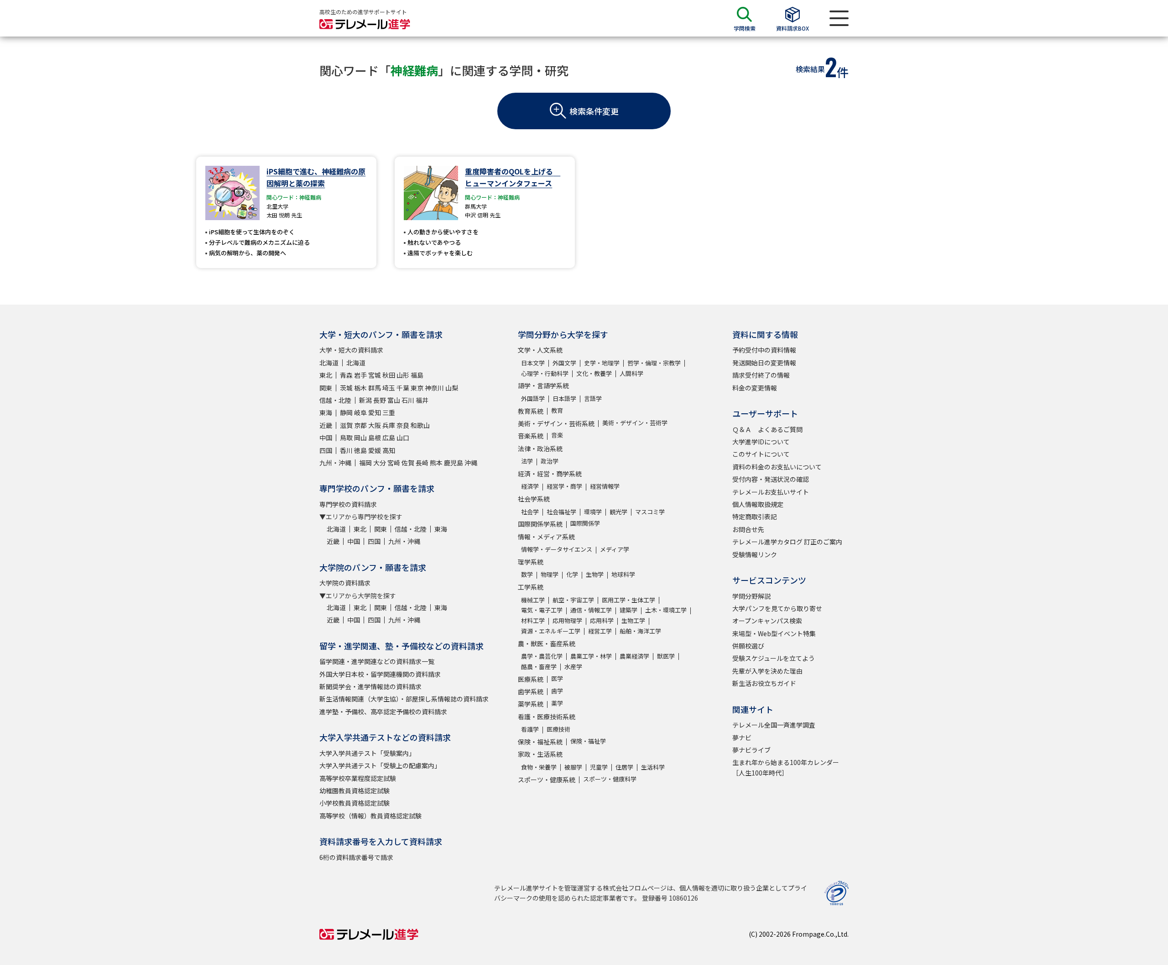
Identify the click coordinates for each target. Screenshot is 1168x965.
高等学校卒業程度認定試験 (357, 778)
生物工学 (633, 620)
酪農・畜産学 (539, 666)
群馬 (374, 387)
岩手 (360, 375)
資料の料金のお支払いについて (777, 466)
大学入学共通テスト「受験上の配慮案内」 (380, 765)
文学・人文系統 (540, 349)
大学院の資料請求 (344, 582)
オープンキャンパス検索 (767, 620)
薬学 (557, 703)
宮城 (374, 375)
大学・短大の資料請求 (351, 349)
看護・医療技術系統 (546, 716)
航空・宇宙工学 (573, 600)
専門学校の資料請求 (348, 504)
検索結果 (810, 68)
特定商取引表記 (754, 516)
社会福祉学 (561, 511)
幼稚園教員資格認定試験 (354, 790)
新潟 (365, 400)
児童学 (599, 767)
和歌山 (420, 425)
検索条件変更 (594, 111)
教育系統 (530, 411)
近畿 (325, 425)
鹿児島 (453, 462)
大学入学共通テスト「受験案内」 (367, 753)
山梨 (451, 387)
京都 (360, 425)
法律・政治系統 (540, 448)
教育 (557, 410)
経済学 (530, 486)
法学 (527, 461)
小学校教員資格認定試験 (354, 802)
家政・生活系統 (540, 754)
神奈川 (434, 387)
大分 (379, 462)
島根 (374, 437)
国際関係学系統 (540, 523)
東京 (417, 387)
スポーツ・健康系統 (546, 779)
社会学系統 (534, 498)
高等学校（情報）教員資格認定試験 (370, 815)
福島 (417, 375)
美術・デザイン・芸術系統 (556, 423)
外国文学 (564, 363)
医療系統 (530, 679)
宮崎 (393, 462)
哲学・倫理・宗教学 (654, 363)
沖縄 (470, 462)
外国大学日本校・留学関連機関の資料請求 (380, 674)
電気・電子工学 (542, 610)
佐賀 (408, 462)
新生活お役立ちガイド (764, 683)
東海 (325, 412)
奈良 (402, 425)
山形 (402, 375)
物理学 (549, 574)
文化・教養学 (594, 373)
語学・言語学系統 (543, 385)
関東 (325, 387)
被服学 (573, 767)
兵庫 (388, 425)
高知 (388, 450)
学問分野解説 (751, 596)
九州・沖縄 (335, 462)
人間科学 (631, 373)
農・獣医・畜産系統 (546, 643)
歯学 (557, 690)
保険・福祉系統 (540, 741)
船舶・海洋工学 (640, 631)
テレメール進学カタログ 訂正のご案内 (787, 541)
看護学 (530, 729)
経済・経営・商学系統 (550, 473)
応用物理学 (567, 620)
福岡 (365, 462)
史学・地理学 (602, 363)
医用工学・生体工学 (628, 600)
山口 (402, 437)
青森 (346, 375)
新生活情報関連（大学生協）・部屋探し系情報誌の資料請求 (404, 698)
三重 (388, 412)
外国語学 (533, 398)
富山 (393, 400)
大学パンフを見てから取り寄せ (777, 608)
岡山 (360, 437)
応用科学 (602, 620)
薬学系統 (530, 703)
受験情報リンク (754, 554)
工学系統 (530, 586)
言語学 (593, 398)
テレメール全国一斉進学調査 (773, 724)
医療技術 (558, 729)
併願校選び (748, 645)
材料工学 (533, 620)
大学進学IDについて (761, 441)
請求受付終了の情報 (761, 375)
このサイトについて (761, 454)
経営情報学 (605, 486)
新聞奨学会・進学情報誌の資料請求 (370, 686)
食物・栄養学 (539, 767)
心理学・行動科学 (544, 373)
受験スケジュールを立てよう (773, 658)
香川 (346, 450)
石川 (408, 400)
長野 (379, 400)
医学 (557, 678)
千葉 (402, 387)
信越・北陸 (335, 400)
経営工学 (600, 631)
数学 (527, 574)
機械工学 (533, 600)
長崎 (422, 462)
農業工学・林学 (591, 656)
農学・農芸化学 (542, 656)
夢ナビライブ (751, 749)
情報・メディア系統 (546, 536)
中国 (325, 437)
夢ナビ (741, 737)
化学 (572, 574)
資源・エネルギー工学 (550, 631)
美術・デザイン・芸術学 (634, 422)
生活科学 (653, 767)
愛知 (374, 412)
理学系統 (530, 561)
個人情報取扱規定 (757, 504)
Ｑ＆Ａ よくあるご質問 (767, 429)
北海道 (329, 362)
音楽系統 (530, 435)
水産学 (573, 666)
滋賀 (346, 425)
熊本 (436, 462)
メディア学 (614, 549)
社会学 (530, 511)
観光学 (618, 511)
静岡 (346, 412)
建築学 (628, 610)
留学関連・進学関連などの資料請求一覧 (376, 661)
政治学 (549, 461)
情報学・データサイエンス (556, 549)
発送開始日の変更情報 (764, 362)
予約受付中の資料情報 (764, 349)
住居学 (624, 767)
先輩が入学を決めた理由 (767, 670)
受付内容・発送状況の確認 (770, 479)
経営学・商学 (564, 486)
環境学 (593, 511)
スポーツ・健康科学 (609, 779)
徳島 (360, 450)
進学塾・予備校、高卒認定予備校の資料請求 (383, 711)
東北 (325, 375)
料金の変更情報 (754, 387)
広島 (388, 437)
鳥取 (346, 437)
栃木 (360, 387)
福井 (422, 400)
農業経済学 (634, 656)
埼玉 (388, 387)
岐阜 (360, 412)
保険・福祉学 (588, 741)
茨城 (346, 387)
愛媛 (374, 450)
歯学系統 (530, 691)
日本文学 (533, 363)
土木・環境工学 (666, 610)
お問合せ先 (748, 529)
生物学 (595, 574)
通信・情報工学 (591, 610)
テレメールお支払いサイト (770, 491)
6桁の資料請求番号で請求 (356, 857)
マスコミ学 (650, 511)
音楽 (557, 435)
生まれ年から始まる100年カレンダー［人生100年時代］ (785, 767)
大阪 (374, 425)
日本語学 (564, 398)
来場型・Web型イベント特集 (774, 633)
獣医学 (666, 656)
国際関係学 (585, 523)
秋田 (388, 375)
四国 (325, 450)
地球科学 (623, 574)
